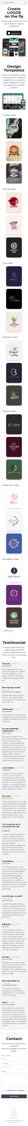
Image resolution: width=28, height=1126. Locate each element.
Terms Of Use (20, 1090)
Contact (14, 1112)
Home (14, 1109)
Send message (14, 1096)
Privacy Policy (11, 1090)
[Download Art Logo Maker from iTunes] (14, 33)
